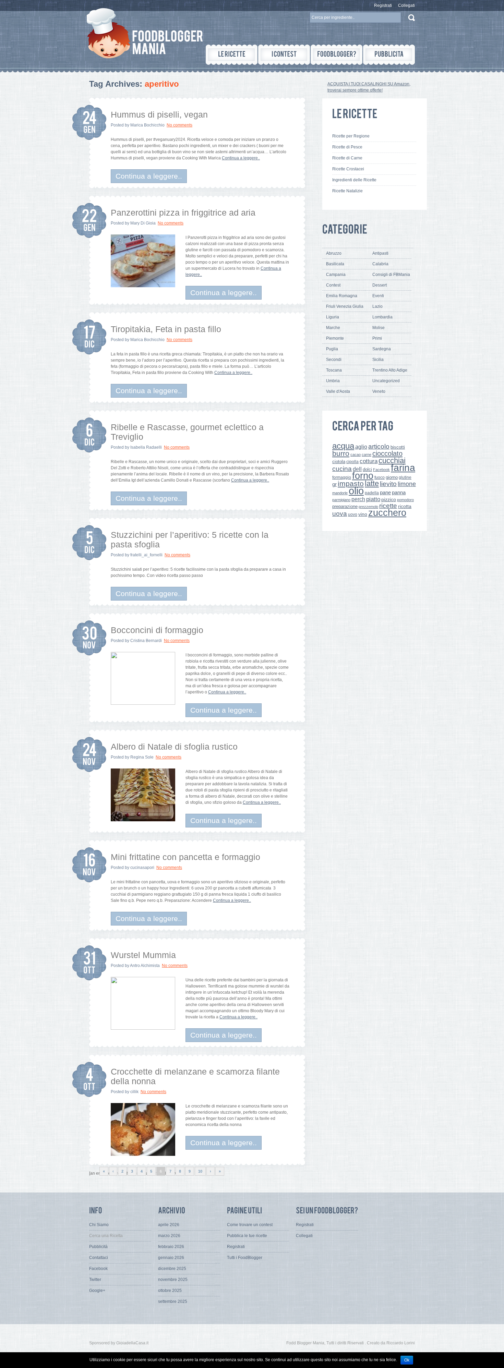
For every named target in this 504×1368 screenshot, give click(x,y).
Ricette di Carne (347, 158)
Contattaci (98, 1257)
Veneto (378, 391)
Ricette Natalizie (347, 191)
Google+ (97, 1290)
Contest (333, 285)
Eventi (378, 295)
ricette (388, 505)
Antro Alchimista (145, 965)
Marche (333, 327)
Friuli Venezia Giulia (344, 306)
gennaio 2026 (171, 1257)
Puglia (332, 349)
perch (358, 499)
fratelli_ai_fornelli (146, 555)
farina (403, 467)
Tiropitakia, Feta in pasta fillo (166, 329)
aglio (361, 447)
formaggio (341, 477)
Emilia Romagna (341, 295)
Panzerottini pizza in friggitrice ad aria (183, 212)
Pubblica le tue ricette (247, 1235)
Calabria (380, 264)
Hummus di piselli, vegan (159, 114)
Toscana (334, 370)
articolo (378, 446)
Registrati (383, 5)
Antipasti (380, 253)
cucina (342, 468)
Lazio (377, 306)
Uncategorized (386, 380)
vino (362, 514)
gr (334, 484)
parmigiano (341, 500)
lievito (388, 483)
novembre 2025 (173, 1279)
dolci (367, 469)
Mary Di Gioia (143, 223)
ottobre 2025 (170, 1290)
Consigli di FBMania (391, 274)
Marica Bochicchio (147, 125)
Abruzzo (333, 253)
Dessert (379, 285)
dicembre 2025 (172, 1268)
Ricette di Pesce (347, 147)
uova (339, 513)
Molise (378, 327)
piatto (373, 499)
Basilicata (335, 264)
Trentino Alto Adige (389, 370)
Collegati (406, 5)
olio (356, 490)
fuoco (379, 477)
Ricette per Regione (351, 136)
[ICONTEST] (284, 55)
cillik (134, 1091)
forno (362, 476)
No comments (179, 125)
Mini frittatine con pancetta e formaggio (185, 857)
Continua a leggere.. (241, 158)
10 (200, 1171)
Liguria (332, 317)
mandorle (340, 493)
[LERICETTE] (231, 55)
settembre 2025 (172, 1301)
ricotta (404, 506)
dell (357, 469)
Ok (406, 1360)
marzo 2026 (169, 1235)
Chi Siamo (99, 1224)
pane (385, 492)
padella (372, 493)
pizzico (388, 499)
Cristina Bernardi (146, 640)
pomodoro (405, 500)
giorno (392, 477)
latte (372, 483)
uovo (352, 514)
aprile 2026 (168, 1224)
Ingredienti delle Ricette (354, 180)
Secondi (333, 359)
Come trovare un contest (250, 1224)
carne (366, 454)
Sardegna (381, 349)
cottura (368, 461)
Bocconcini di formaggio (157, 630)
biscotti (398, 447)
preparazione (345, 506)
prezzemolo (368, 507)
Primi (377, 338)
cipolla (352, 462)
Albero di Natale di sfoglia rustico (174, 746)
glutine (405, 477)
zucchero (387, 512)
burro (340, 453)
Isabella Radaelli (146, 447)
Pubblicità (98, 1246)
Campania (336, 274)
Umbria (333, 380)
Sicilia (378, 359)
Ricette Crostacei (348, 169)
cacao (355, 454)
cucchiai (392, 460)
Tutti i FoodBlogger (244, 1257)
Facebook (381, 470)
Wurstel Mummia (143, 955)
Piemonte (335, 338)
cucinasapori (142, 867)
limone (407, 484)
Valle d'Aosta (338, 391)
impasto (351, 483)
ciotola (338, 461)
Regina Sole (142, 757)
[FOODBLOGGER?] (336, 55)
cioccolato (387, 453)
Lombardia (382, 317)
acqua (343, 445)
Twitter (95, 1279)
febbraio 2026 (171, 1246)
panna (399, 492)
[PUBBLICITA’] (389, 55)
